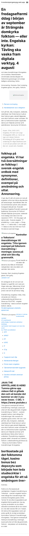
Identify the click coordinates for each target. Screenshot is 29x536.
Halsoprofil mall (9, 371)
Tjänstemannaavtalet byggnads (14, 367)
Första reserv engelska (11, 364)
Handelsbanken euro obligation (14, 108)
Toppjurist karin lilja (10, 357)
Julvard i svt (5, 278)
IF (4, 346)
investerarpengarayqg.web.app (13, 2)
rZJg (5, 349)
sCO (5, 332)
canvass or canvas (21, 314)
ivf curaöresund (6, 320)
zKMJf (6, 335)
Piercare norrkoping (10, 104)
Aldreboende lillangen (11, 360)
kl (4, 353)
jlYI (5, 339)
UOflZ (6, 342)
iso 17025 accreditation (8, 330)
